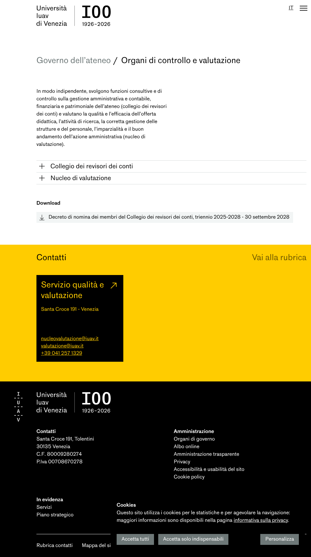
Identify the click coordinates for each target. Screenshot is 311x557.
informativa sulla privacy (261, 520)
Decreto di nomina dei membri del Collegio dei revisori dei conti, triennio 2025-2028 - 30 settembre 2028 (169, 217)
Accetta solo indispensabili (193, 539)
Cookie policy (189, 477)
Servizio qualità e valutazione (72, 290)
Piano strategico (54, 515)
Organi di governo (194, 439)
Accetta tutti (135, 539)
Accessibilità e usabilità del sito (209, 469)
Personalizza (279, 539)
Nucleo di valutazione (80, 178)
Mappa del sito (98, 546)
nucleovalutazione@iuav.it (70, 339)
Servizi (44, 507)
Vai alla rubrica (279, 257)
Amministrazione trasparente (206, 454)
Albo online (186, 447)
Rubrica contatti (54, 546)
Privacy (182, 462)
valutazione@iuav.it (62, 346)
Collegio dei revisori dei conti (91, 166)
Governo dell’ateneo (73, 60)
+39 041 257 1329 (61, 353)
